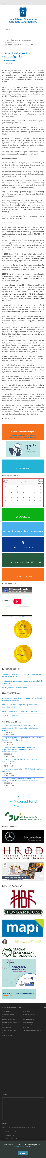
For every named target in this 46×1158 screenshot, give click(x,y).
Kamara (4, 1017)
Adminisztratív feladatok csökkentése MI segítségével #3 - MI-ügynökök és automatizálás (20, 780)
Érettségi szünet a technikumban (14, 688)
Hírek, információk (8, 1014)
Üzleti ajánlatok (28, 1022)
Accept (23, 1153)
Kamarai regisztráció (8, 1019)
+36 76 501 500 (9, 1135)
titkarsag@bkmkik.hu (10, 1138)
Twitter (8, 34)
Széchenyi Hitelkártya (29, 1014)
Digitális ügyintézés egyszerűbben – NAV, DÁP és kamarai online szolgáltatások (21, 739)
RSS (17, 34)
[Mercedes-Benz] (23, 837)
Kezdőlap (26, 1027)
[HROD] (23, 853)
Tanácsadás (26, 1017)
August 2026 (22, 482)
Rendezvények (27, 1025)
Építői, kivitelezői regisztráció (11, 1022)
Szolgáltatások (6, 1027)
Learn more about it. (23, 1147)
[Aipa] (23, 872)
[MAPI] (23, 928)
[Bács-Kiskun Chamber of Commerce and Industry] (23, 10)
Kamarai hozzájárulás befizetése (23, 435)
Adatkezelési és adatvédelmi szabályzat (32, 1031)
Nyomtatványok (7, 1035)
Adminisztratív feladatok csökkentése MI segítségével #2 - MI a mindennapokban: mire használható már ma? (19, 749)
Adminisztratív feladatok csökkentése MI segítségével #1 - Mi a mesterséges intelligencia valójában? (20, 728)
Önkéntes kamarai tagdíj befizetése (23, 438)
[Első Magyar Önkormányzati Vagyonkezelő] (23, 942)
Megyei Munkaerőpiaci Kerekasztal (9, 1031)
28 (29, 500)
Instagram (13, 34)
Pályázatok (26, 1011)
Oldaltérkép (5, 1011)
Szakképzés (5, 1025)
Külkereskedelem (28, 1019)
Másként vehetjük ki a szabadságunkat (16, 54)
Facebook (4, 34)
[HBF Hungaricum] (23, 903)
